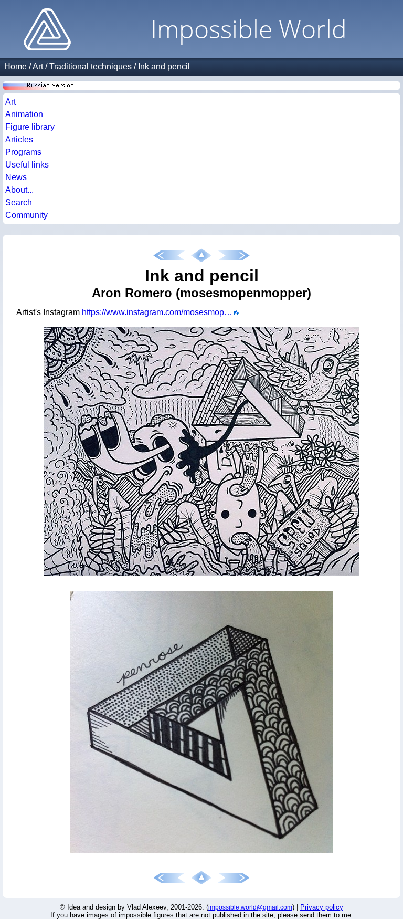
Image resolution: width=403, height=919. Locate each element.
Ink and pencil (164, 66)
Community (26, 215)
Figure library (30, 126)
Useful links (27, 164)
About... (19, 189)
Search (18, 202)
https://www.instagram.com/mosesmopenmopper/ (160, 312)
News (16, 177)
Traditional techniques (90, 66)
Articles (19, 139)
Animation (24, 114)
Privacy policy (321, 907)
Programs (23, 152)
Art (38, 66)
